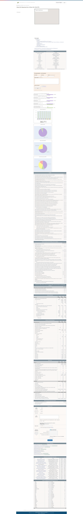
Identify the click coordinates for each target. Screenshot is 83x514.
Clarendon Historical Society (37, 450)
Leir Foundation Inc (36, 444)
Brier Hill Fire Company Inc (41, 469)
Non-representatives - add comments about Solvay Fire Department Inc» (42, 49)
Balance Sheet (38, 45)
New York (22, 5)
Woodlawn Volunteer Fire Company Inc (41, 474)
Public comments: (38, 77)
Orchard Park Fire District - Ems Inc (41, 460)
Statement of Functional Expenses (41, 44)
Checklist (38, 40)
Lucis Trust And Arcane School (37, 454)
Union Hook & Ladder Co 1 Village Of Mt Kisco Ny (41, 465)
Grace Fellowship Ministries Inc (37, 451)
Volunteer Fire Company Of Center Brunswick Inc (41, 463)
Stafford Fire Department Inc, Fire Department (41, 471)
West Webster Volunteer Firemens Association (41, 462)
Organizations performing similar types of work (41, 46)
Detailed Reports (38, 39)
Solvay (56, 54)
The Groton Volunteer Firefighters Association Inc (41, 477)
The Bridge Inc (35, 452)
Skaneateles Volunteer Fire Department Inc (41, 478)
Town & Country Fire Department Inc (41, 467)
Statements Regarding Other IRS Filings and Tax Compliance (44, 41)
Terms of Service (51, 427)
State (59, 458)
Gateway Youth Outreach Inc (37, 453)
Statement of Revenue (39, 43)
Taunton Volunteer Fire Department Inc (41, 466)
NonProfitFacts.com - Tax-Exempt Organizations (27, 2)
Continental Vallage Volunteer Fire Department (41, 470)
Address (53, 458)
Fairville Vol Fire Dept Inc (41, 475)
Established (62, 458)
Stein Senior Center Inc (36, 448)
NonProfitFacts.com (18, 5)
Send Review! (50, 440)
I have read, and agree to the (47, 427)
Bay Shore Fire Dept (41, 472)
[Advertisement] (50, 31)
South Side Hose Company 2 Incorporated (41, 476)
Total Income (64, 458)
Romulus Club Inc (36, 449)
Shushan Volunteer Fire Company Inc (41, 459)
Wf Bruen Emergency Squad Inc (41, 461)
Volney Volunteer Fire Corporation (41, 473)
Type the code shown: (36, 85)
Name (41, 458)
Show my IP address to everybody (57, 436)
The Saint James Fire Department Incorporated (41, 468)
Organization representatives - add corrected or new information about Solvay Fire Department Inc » (46, 48)
